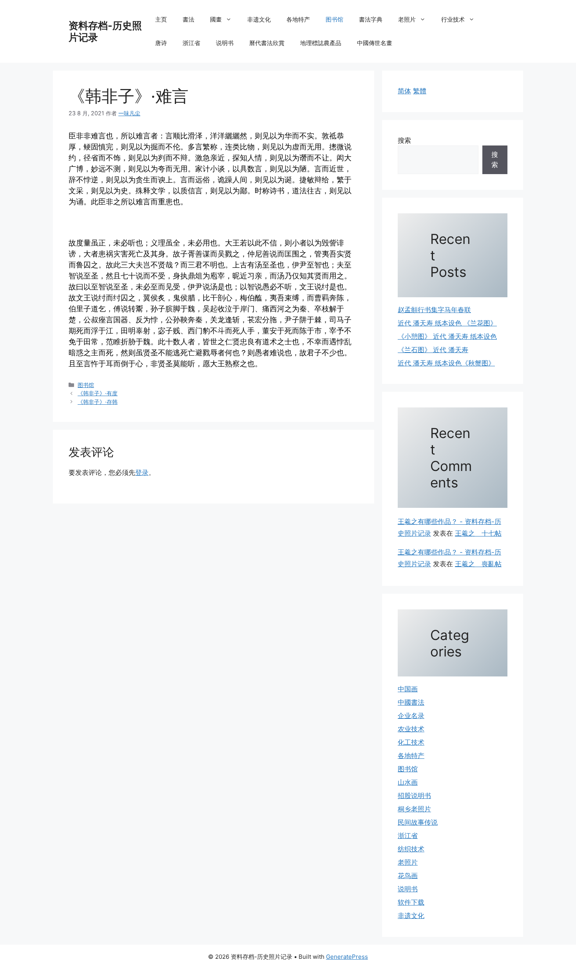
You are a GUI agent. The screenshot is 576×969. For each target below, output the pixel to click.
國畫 (216, 19)
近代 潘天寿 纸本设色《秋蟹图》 (446, 363)
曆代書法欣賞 (266, 43)
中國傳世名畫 (374, 43)
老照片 (407, 19)
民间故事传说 (418, 822)
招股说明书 (414, 796)
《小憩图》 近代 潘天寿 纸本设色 (447, 336)
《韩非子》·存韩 (98, 401)
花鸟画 (408, 876)
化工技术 (411, 742)
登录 (142, 472)
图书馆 (334, 19)
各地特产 (298, 19)
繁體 (419, 91)
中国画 (408, 689)
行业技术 (453, 19)
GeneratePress (347, 956)
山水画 (408, 782)
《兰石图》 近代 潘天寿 (433, 350)
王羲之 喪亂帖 (478, 564)
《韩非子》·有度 (98, 393)
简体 (404, 91)
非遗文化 (259, 19)
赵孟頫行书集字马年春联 (434, 310)
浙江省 (191, 43)
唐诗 (161, 43)
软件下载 (411, 902)
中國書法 (411, 702)
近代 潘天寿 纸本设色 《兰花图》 (447, 323)
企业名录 (411, 716)
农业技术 (411, 729)
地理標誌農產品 (320, 43)
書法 (188, 19)
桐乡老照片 (414, 809)
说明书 (225, 43)
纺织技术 (411, 849)
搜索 (404, 140)
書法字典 (370, 19)
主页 (161, 19)
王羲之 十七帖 (478, 533)
